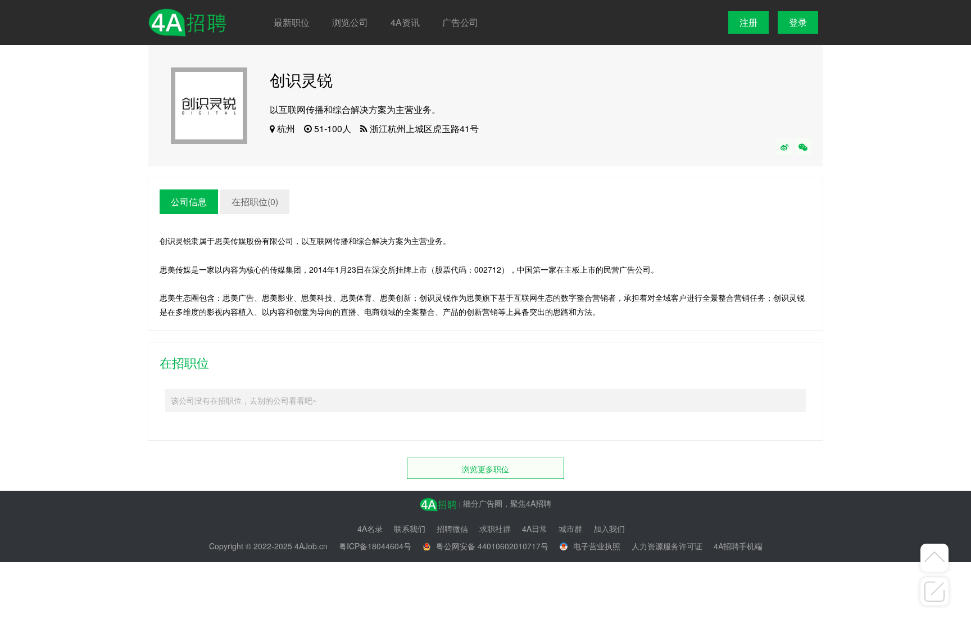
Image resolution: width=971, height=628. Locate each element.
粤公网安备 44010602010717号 (492, 546)
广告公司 (460, 22)
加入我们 (609, 528)
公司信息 (189, 201)
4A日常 (534, 528)
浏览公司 (350, 22)
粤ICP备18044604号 (375, 546)
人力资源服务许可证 (667, 546)
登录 (798, 22)
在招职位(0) (255, 201)
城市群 (570, 528)
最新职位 (292, 22)
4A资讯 (405, 22)
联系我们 (409, 528)
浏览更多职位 (485, 469)
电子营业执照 (596, 546)
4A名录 (370, 528)
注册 (748, 22)
